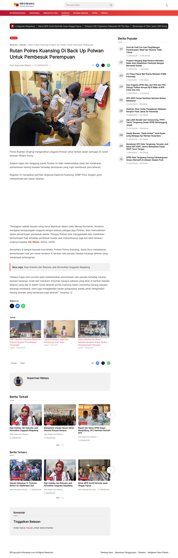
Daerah (66, 13)
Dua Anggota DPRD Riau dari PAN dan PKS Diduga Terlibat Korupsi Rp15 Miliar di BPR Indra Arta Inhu (146, 87)
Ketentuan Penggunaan (125, 552)
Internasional (18, 13)
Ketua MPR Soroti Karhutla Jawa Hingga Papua (46, 26)
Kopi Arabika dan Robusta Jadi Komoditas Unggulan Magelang (57, 267)
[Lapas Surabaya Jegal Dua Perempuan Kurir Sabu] (59, 329)
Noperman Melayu (38, 378)
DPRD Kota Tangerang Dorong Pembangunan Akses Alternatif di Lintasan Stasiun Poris (147, 158)
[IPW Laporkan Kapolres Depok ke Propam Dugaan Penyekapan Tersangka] (25, 329)
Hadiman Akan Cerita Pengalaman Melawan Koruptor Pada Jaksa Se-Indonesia (146, 110)
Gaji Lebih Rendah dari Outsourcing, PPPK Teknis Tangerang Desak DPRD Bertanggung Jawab (146, 122)
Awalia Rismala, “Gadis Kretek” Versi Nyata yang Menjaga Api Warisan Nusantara (145, 134)
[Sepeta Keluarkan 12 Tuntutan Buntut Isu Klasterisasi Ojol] (26, 478)
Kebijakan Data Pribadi (158, 552)
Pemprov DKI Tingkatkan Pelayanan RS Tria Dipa (93, 26)
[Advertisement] (60, 201)
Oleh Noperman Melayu (20, 65)
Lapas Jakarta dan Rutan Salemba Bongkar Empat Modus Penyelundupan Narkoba (92, 342)
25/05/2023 (42, 65)
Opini (94, 13)
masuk (29, 527)
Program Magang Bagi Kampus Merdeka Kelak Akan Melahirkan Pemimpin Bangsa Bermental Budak (145, 63)
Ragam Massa (80, 13)
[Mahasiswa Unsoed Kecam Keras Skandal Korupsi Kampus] (60, 423)
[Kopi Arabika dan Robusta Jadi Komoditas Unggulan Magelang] (26, 423)
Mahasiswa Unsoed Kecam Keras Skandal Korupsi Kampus (59, 429)
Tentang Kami (106, 552)
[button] (167, 5)
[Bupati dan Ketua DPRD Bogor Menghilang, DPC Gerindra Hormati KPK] (94, 423)
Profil (104, 13)
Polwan (14, 363)
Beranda (13, 45)
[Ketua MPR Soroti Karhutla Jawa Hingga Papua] (94, 478)
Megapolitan (51, 13)
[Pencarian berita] (111, 5)
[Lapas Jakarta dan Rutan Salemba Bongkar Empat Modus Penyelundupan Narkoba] (93, 329)
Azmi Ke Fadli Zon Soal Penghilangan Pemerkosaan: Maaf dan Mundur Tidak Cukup (144, 49)
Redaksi (142, 552)
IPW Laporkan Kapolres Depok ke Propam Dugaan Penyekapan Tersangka (25, 342)
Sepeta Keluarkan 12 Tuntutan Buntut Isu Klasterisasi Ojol (23, 484)
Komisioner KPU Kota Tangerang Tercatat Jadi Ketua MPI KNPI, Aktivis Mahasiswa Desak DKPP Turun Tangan (147, 146)
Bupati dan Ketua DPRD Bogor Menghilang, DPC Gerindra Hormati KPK (94, 430)
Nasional (34, 13)
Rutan (22, 363)
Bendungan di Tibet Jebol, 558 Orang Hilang (139, 26)
